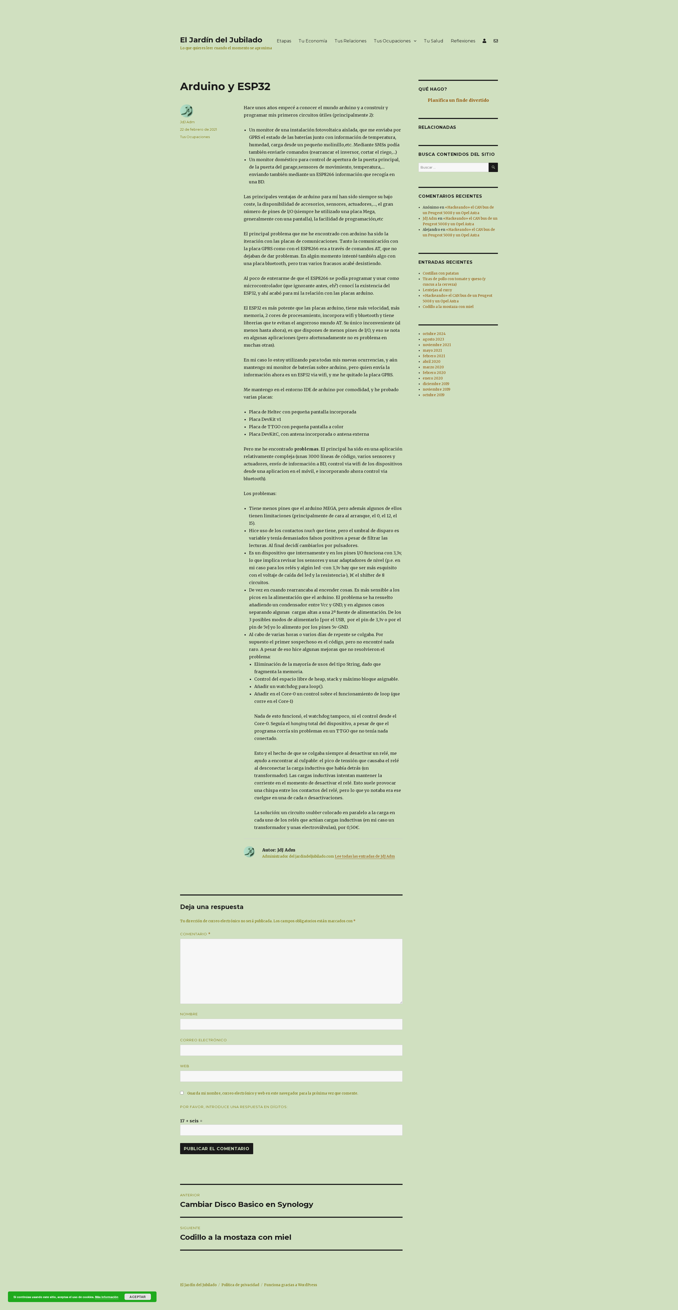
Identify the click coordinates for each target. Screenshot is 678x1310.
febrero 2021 (434, 356)
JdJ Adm (187, 122)
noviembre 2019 (436, 389)
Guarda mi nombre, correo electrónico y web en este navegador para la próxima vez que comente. (272, 1093)
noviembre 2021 (437, 345)
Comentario (195, 934)
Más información (106, 1297)
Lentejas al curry (437, 290)
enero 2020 (433, 378)
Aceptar (138, 1296)
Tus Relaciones (350, 40)
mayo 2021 (432, 350)
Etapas (284, 40)
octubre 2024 (434, 334)
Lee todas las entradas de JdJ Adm (365, 856)
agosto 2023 (433, 339)
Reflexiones (463, 40)
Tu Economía (312, 40)
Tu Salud (433, 40)
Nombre (189, 1014)
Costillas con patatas (441, 273)
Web (184, 1066)
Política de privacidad (240, 1285)
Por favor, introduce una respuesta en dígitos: (234, 1107)
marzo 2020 (433, 367)
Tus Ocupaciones (392, 40)
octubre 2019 (433, 395)
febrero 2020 (434, 372)
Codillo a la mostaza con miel (448, 307)
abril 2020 (431, 361)
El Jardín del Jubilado (221, 39)
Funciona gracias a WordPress (290, 1285)
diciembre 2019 (436, 384)
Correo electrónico (203, 1040)
